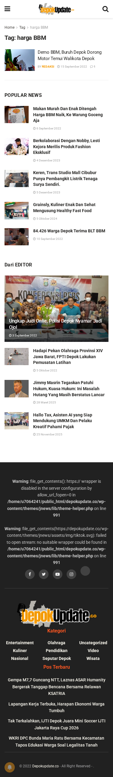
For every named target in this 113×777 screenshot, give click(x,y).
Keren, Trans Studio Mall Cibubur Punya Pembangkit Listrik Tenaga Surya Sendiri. (65, 178)
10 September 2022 (49, 238)
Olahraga (56, 642)
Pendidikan (56, 650)
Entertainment (20, 642)
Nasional (19, 658)
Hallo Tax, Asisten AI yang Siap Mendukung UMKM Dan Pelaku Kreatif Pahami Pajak (62, 420)
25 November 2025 (49, 434)
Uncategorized (93, 642)
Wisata (93, 658)
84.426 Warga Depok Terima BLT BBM (69, 230)
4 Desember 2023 (48, 160)
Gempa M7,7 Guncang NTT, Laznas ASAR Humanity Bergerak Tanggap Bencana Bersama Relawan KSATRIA (56, 686)
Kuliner (20, 650)
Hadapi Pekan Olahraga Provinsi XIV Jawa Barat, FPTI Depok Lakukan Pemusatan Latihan (68, 356)
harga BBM (39, 27)
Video (93, 650)
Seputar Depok (56, 658)
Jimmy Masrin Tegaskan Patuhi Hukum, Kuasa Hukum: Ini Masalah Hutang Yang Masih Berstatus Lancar (69, 388)
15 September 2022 (73, 66)
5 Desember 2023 (48, 192)
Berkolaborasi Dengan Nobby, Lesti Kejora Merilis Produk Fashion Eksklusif (66, 146)
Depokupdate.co (45, 766)
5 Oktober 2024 (46, 218)
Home (9, 27)
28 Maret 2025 (46, 402)
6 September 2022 (48, 128)
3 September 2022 (24, 335)
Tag (22, 27)
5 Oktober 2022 (46, 370)
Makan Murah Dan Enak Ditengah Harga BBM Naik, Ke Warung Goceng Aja (68, 114)
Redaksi (48, 66)
